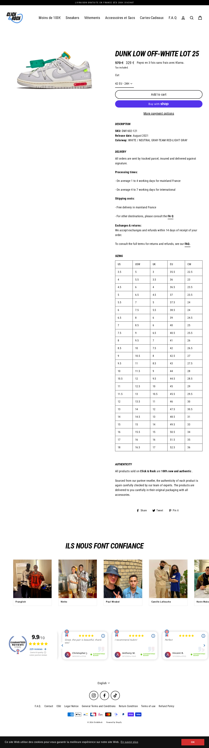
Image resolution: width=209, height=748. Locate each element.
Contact (48, 706)
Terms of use (148, 706)
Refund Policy (166, 706)
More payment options (159, 113)
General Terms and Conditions (99, 706)
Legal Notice (71, 706)
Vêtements (92, 18)
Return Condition (128, 706)
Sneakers (72, 18)
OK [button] (193, 742)
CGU (58, 706)
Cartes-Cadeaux (152, 18)
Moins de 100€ (50, 18)
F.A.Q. (38, 706)
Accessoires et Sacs (120, 18)
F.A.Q (173, 18)
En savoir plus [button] (129, 742)
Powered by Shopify (114, 722)
